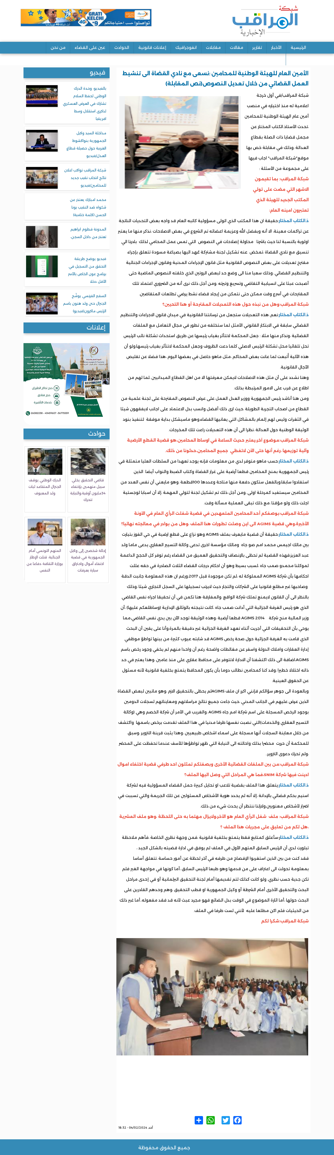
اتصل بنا (298, 59)
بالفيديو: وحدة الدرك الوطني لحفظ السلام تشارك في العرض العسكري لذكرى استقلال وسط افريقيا (84, 103)
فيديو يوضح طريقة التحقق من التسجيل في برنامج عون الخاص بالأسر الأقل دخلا (87, 270)
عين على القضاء (90, 47)
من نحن (58, 47)
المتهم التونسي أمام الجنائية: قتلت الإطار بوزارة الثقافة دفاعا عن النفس (45, 560)
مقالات (236, 47)
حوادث (96, 433)
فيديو (97, 72)
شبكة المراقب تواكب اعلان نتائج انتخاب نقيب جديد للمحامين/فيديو (85, 177)
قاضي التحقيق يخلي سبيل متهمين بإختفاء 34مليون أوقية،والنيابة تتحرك (87, 490)
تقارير (257, 47)
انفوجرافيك (186, 47)
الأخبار (276, 47)
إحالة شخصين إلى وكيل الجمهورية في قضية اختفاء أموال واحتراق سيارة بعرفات (88, 560)
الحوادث (121, 47)
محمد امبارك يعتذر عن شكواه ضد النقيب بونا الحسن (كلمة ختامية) (88, 207)
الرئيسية (298, 47)
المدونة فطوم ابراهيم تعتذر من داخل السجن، (88, 233)
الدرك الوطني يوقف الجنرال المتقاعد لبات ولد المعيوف (44, 486)
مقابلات (213, 47)
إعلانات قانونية (152, 47)
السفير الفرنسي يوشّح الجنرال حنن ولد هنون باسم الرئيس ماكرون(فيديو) (84, 303)
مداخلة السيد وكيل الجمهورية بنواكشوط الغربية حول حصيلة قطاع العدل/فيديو (86, 144)
